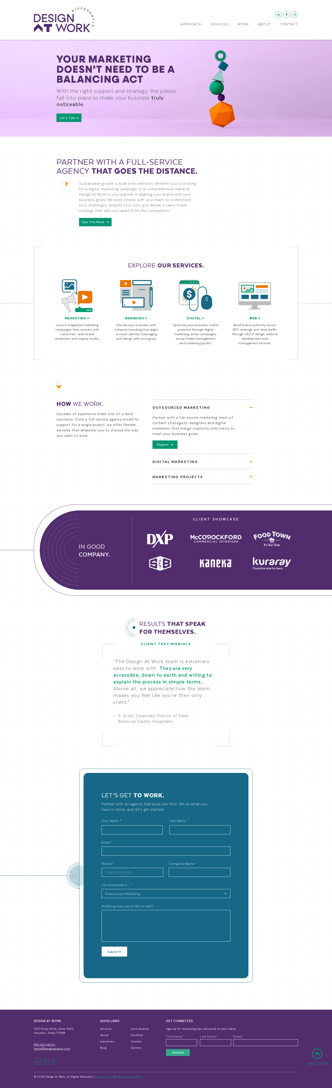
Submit (113, 951)
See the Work (93, 222)
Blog (103, 1047)
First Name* (175, 1036)
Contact (289, 24)
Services (219, 24)
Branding (135, 318)
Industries (107, 1041)
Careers (136, 1047)
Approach (191, 24)
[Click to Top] (318, 1059)
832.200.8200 (44, 1044)
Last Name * (179, 820)
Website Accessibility (129, 1076)
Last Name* (208, 1036)
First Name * (112, 820)
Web (253, 318)
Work (243, 24)
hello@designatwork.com (52, 1048)
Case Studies (140, 1028)
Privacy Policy (104, 1076)
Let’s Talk (68, 117)
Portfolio (137, 1035)
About (264, 24)
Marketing (76, 318)
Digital (194, 318)
